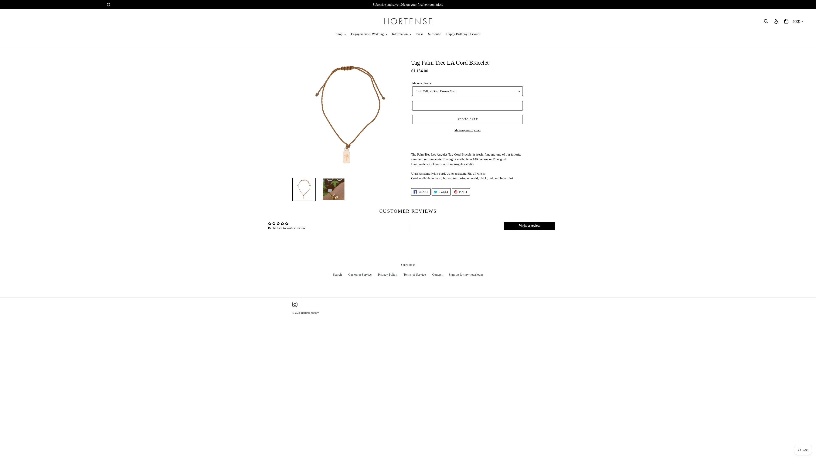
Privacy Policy (387, 274)
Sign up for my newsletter (466, 274)
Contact (437, 274)
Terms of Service (415, 274)
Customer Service (360, 274)
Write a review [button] (529, 225)
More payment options (468, 130)
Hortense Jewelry (310, 312)
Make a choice (422, 83)
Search (337, 274)
